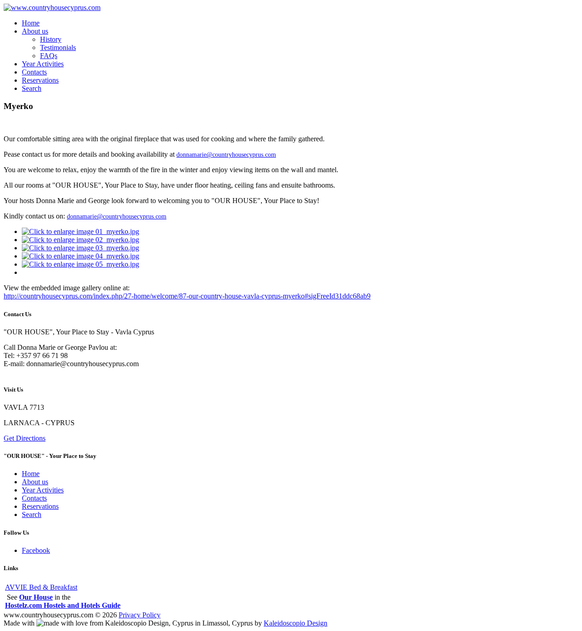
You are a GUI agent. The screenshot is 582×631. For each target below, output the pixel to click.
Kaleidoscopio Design (295, 623)
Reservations (40, 80)
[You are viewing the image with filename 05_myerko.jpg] (80, 264)
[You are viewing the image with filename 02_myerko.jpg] (80, 239)
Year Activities (43, 64)
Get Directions (24, 438)
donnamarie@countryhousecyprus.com (226, 154)
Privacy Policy (140, 615)
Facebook (36, 550)
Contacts (34, 72)
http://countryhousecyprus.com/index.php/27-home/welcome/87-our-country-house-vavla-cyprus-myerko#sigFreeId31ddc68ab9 (187, 296)
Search (31, 88)
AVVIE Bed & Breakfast (41, 587)
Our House (36, 597)
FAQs (48, 56)
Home (31, 23)
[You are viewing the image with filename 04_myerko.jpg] (80, 256)
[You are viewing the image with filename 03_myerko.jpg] (80, 248)
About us (35, 31)
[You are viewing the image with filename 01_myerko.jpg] (80, 231)
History (50, 39)
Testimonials (58, 47)
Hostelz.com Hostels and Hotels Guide (62, 605)
